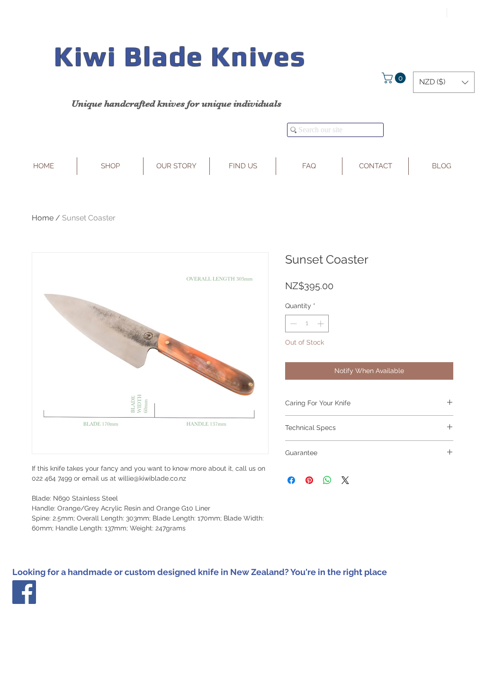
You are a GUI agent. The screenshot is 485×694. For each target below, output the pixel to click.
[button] (395, 78)
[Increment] (321, 323)
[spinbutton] (306, 323)
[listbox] (444, 82)
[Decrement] (292, 323)
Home (43, 217)
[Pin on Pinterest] (309, 480)
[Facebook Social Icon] (24, 592)
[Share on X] (345, 480)
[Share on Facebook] (291, 480)
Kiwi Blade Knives (179, 56)
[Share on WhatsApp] (327, 480)
